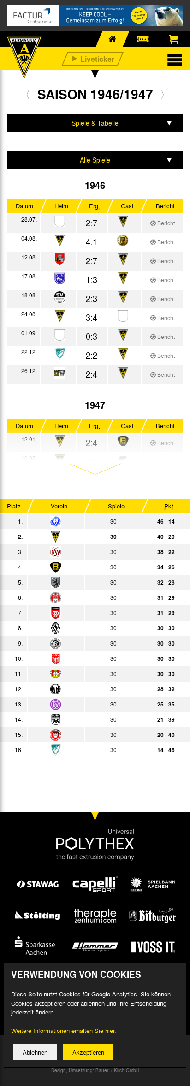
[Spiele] (59, 222)
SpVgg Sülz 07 (83, 734)
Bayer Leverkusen (83, 674)
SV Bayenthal (83, 552)
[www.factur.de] (95, 15)
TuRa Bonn (83, 719)
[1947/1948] (162, 94)
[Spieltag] (55, 522)
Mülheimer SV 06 (83, 658)
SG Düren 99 (83, 613)
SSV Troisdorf (83, 689)
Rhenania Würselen (83, 567)
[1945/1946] (28, 94)
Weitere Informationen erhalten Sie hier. (63, 1030)
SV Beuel (83, 750)
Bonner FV (83, 643)
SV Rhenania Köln (83, 704)
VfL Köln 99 (83, 597)
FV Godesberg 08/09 (83, 582)
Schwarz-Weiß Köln (83, 628)
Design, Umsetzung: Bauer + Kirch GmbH (95, 1070)
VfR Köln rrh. (83, 521)
